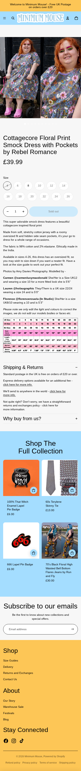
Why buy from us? (22, 418)
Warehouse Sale (13, 706)
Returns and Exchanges (18, 672)
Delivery (8, 666)
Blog (6, 719)
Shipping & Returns (23, 367)
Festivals (8, 713)
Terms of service (48, 762)
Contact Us (10, 679)
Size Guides (10, 660)
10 (56, 123)
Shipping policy (67, 762)
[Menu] (4, 18)
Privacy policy (29, 762)
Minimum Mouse (33, 756)
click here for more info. (17, 384)
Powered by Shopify (54, 756)
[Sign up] (72, 629)
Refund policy (13, 762)
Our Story (9, 700)
